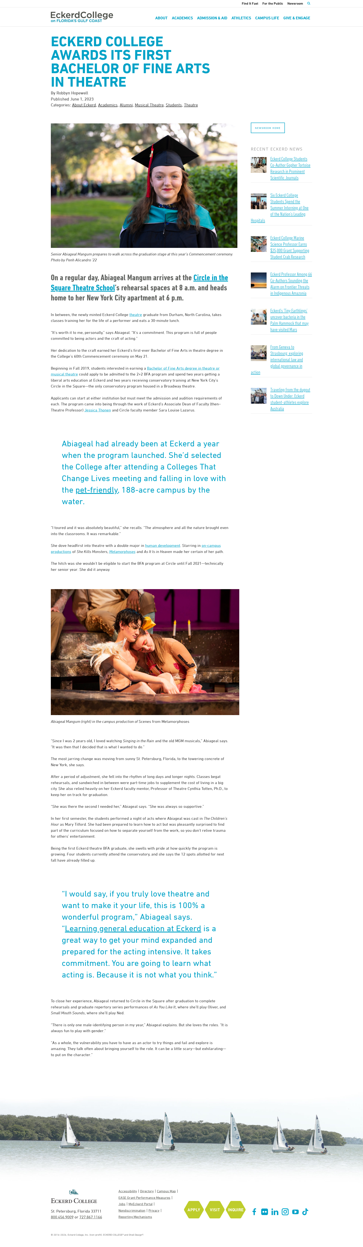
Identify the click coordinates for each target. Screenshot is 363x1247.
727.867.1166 (90, 1217)
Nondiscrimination (131, 1210)
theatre (135, 314)
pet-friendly (96, 489)
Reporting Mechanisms (135, 1217)
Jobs (121, 1204)
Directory (147, 1191)
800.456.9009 (62, 1217)
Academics (108, 104)
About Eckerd (84, 104)
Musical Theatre (149, 104)
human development (162, 545)
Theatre (191, 104)
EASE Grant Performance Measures (144, 1197)
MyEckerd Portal (141, 1204)
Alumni (126, 104)
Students (174, 104)
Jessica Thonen (97, 410)
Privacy (154, 1210)
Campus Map (166, 1191)
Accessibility (127, 1191)
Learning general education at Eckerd (133, 928)
